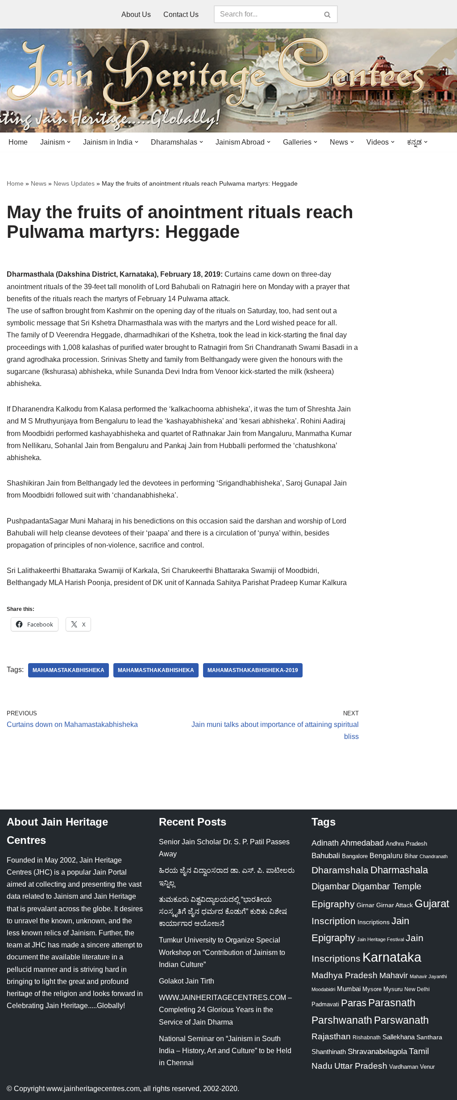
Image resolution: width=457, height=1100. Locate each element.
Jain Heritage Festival (380, 939)
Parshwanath (342, 1020)
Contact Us (181, 14)
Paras (353, 1003)
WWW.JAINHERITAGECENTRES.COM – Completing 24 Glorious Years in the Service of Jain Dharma (225, 1009)
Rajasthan (331, 1036)
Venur (427, 1066)
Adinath (325, 842)
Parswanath (401, 1020)
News (38, 183)
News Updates (74, 183)
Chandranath (434, 856)
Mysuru (393, 989)
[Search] (328, 14)
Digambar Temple (386, 886)
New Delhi (417, 989)
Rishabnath (367, 1037)
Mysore (372, 989)
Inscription (334, 921)
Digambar (331, 886)
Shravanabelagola (377, 1051)
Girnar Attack (394, 905)
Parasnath (391, 1003)
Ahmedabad (362, 842)
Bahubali (326, 855)
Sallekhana (398, 1037)
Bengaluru (386, 855)
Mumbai (349, 988)
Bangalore (355, 856)
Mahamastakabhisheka (68, 670)
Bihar (411, 856)
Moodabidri (323, 989)
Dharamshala (340, 870)
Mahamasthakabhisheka (156, 670)
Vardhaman (403, 1066)
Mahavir (393, 975)
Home (18, 142)
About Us (136, 14)
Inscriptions (373, 922)
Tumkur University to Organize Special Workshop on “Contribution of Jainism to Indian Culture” (222, 952)
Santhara (429, 1037)
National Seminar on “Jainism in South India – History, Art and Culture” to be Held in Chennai (225, 1051)
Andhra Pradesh (406, 844)
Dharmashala (399, 870)
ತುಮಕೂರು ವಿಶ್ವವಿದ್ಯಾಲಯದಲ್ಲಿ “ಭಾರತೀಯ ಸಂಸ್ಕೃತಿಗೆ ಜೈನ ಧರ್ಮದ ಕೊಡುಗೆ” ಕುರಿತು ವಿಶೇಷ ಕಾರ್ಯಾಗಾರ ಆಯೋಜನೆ (223, 911)
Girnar (365, 905)
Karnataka (391, 957)
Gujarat (432, 903)
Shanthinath (329, 1051)
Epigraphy (333, 904)
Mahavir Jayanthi (428, 976)
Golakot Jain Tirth (186, 981)
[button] (69, 142)
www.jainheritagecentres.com (93, 1088)
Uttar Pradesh (360, 1066)
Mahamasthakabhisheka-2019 (253, 670)
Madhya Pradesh (345, 975)
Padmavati (325, 1004)
